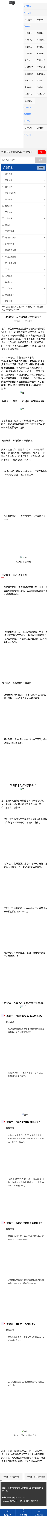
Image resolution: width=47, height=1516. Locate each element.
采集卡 (27, 60)
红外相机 (28, 101)
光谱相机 (28, 94)
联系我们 (27, 135)
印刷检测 (8, 282)
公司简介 (28, 20)
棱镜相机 (8, 206)
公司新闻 (28, 128)
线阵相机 (28, 33)
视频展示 (27, 114)
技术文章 (20, 307)
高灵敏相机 (9, 295)
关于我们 (27, 13)
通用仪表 (28, 87)
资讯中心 (27, 121)
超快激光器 (9, 244)
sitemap (6, 1501)
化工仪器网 (24, 1501)
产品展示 (27, 26)
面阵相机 (8, 180)
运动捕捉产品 (29, 68)
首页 (13, 307)
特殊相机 (28, 40)
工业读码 (28, 53)
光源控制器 (9, 231)
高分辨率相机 (10, 193)
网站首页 (27, 6)
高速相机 (28, 47)
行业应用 (27, 108)
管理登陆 (34, 1501)
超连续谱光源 (10, 257)
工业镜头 (8, 219)
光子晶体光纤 (29, 82)
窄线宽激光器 (29, 75)
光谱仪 (8, 269)
